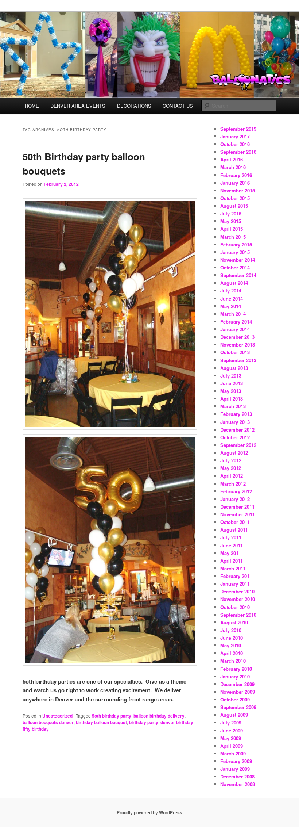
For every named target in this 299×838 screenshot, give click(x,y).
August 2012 (234, 452)
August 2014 (234, 282)
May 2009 (230, 738)
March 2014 (233, 313)
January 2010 (235, 676)
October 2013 (235, 352)
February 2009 (236, 761)
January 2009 (235, 768)
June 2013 (231, 383)
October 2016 (235, 144)
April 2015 (231, 228)
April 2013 (231, 398)
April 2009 (231, 745)
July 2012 (230, 460)
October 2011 (235, 522)
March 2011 (233, 568)
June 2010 (231, 637)
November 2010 (237, 599)
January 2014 (235, 329)
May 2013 (230, 390)
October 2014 (235, 267)
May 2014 (230, 306)
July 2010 (230, 630)
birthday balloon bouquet (101, 722)
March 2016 (233, 167)
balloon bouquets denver (48, 722)
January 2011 (235, 583)
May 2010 (230, 645)
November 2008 (237, 784)
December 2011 (237, 506)
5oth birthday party (111, 715)
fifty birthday (36, 729)
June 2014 (231, 298)
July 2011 (230, 537)
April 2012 (231, 475)
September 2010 (238, 614)
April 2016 (231, 159)
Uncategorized (57, 715)
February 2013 (236, 413)
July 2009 (230, 722)
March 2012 (233, 483)
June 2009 (231, 730)
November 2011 (237, 514)
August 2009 (234, 714)
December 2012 (237, 429)
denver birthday (176, 722)
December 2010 (237, 591)
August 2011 (234, 529)
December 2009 (237, 684)
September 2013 (238, 360)
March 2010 (233, 660)
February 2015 (236, 244)
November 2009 (237, 691)
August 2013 (234, 367)
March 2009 (233, 753)
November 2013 (237, 344)
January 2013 (235, 421)
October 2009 (235, 699)
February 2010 (236, 668)
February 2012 (236, 491)
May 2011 (230, 553)
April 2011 (231, 560)
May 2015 (230, 221)
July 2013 (230, 375)
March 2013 (233, 406)
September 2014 (238, 275)
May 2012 (230, 467)
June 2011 (231, 545)
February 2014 (236, 321)
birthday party (143, 722)
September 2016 (238, 151)
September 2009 (238, 707)
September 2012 (238, 444)
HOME (32, 105)
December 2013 (237, 336)
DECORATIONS (134, 105)
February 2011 (236, 576)
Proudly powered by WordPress (149, 812)
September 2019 (238, 128)
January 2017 (235, 136)
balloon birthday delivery (159, 715)
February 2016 (236, 175)
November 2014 (237, 259)
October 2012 (235, 437)
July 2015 (230, 213)
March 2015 (233, 236)
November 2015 (237, 190)
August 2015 (234, 205)
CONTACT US (178, 105)
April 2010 (231, 653)
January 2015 (235, 252)
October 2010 (235, 607)
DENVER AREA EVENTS (77, 105)
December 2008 (237, 776)
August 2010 (234, 622)
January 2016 (235, 182)
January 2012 (235, 498)
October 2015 (235, 198)
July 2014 (230, 290)
